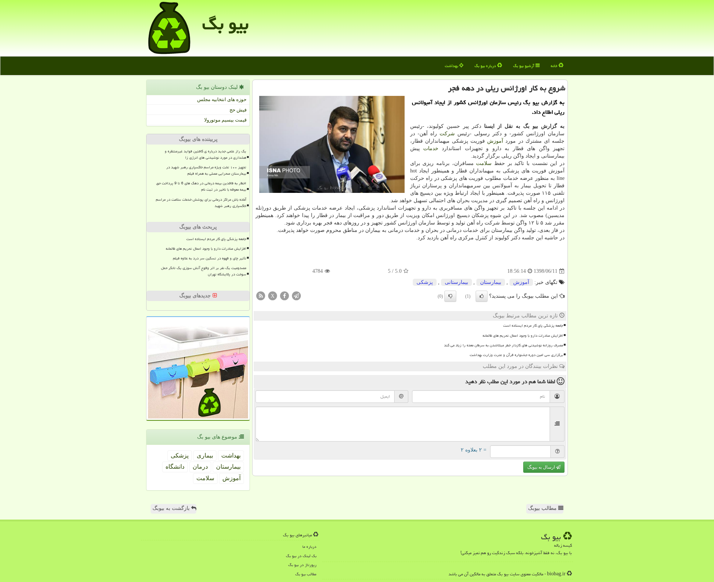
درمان (200, 466)
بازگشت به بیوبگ (171, 508)
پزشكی (424, 282)
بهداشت (452, 65)
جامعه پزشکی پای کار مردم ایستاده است (533, 325)
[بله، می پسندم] (482, 296)
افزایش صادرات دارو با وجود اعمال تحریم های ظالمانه (523, 335)
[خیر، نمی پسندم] (450, 296)
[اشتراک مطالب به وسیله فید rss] (260, 295)
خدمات (430, 148)
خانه (555, 65)
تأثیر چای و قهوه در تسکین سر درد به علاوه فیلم (209, 258)
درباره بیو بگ (486, 65)
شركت (447, 133)
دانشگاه (174, 466)
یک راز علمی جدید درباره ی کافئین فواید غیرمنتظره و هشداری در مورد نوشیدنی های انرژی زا (205, 154)
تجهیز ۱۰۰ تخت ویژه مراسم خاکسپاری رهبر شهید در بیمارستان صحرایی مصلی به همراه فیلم (206, 170)
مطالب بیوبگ (543, 508)
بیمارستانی (456, 282)
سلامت (484, 163)
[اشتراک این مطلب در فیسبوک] (284, 295)
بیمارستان (490, 282)
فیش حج (238, 110)
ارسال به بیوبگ (541, 467)
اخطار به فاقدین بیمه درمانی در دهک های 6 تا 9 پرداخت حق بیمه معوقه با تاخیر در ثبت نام (201, 186)
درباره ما (309, 546)
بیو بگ (225, 24)
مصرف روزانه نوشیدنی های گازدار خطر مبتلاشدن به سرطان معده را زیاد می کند (503, 345)
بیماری (205, 455)
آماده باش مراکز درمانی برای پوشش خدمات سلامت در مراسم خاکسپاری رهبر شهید (201, 203)
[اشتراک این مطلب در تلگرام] (296, 295)
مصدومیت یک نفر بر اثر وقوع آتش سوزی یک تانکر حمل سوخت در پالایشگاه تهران (203, 271)
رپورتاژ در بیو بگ (302, 565)
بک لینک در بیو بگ (301, 556)
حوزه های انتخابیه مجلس (222, 99)
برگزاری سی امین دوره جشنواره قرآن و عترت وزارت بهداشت (516, 355)
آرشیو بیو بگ (524, 65)
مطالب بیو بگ (305, 574)
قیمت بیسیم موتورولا (225, 120)
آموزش (495, 141)
